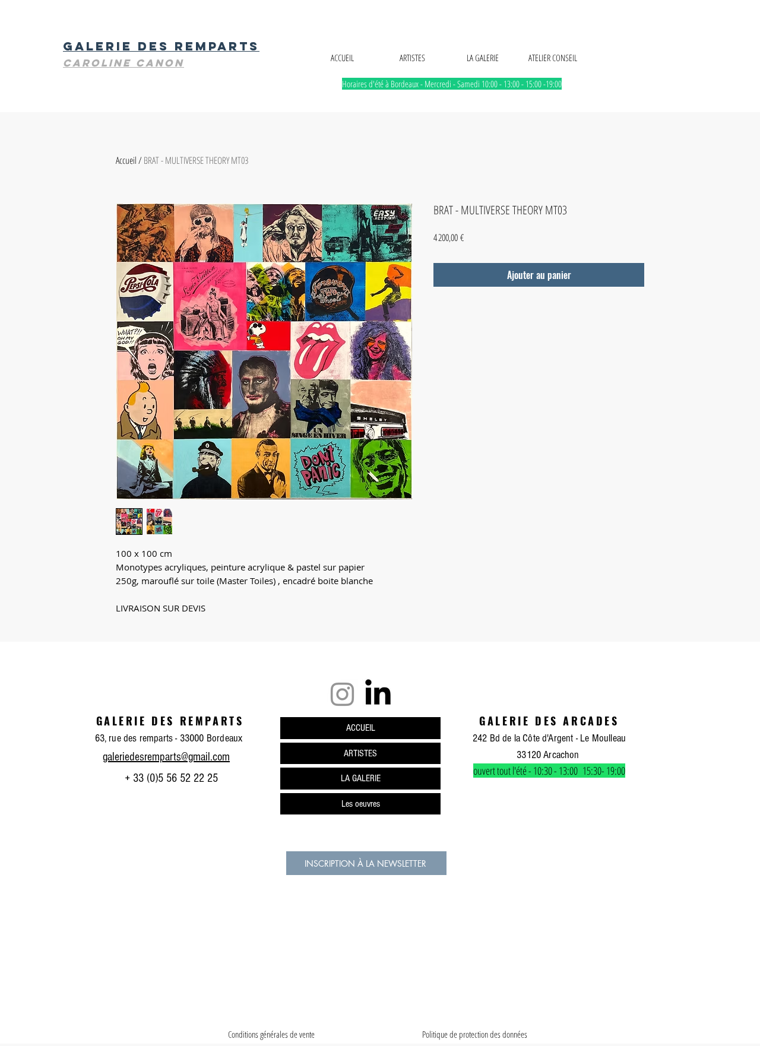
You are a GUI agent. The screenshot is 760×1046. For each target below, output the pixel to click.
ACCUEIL (360, 727)
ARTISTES (360, 753)
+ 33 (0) (140, 778)
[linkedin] (378, 694)
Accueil (126, 160)
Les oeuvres (360, 803)
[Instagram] (342, 694)
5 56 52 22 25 (188, 778)
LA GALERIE (361, 778)
